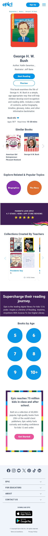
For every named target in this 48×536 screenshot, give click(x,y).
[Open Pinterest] (29, 470)
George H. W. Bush (31, 11)
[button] (22, 258)
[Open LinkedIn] (39, 470)
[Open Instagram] (14, 470)
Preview (24, 83)
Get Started (24, 436)
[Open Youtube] (19, 470)
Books (21, 11)
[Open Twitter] (24, 470)
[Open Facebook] (8, 470)
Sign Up (33, 5)
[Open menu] (44, 5)
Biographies (13, 11)
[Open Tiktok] (34, 470)
